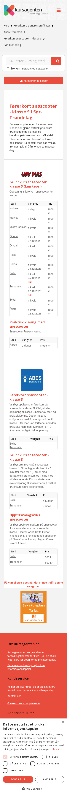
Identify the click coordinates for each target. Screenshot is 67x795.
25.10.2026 (34, 278)
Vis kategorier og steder (34, 80)
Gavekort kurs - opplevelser (23, 703)
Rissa (13, 254)
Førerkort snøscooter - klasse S (23, 38)
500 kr (48, 557)
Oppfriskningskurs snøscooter (24, 517)
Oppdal (14, 236)
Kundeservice (18, 678)
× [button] (62, 722)
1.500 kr (48, 501)
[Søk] (56, 61)
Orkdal (13, 245)
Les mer (57, 749)
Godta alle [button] (18, 779)
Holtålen (14, 208)
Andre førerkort (13, 32)
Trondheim (16, 286)
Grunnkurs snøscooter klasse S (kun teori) (28, 184)
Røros (13, 264)
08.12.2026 (34, 268)
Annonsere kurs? (20, 712)
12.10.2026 (34, 291)
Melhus (14, 217)
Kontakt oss (14, 696)
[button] (33, 789)
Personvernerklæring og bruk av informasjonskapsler (26, 667)
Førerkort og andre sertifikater (32, 25)
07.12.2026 (34, 241)
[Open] (58, 10)
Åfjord (13, 309)
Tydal (13, 299)
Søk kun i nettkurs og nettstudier (30, 68)
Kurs (6, 25)
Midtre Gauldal (18, 227)
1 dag (31, 209)
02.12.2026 (34, 313)
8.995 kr (45, 345)
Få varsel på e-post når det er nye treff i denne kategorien (33, 584)
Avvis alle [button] (49, 779)
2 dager (26, 345)
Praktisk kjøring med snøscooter (27, 324)
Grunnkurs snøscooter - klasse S (29, 457)
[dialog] (33, 756)
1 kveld (32, 218)
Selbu (13, 273)
